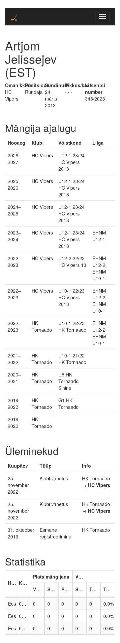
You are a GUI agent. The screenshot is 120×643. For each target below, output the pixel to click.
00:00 (24, 603)
